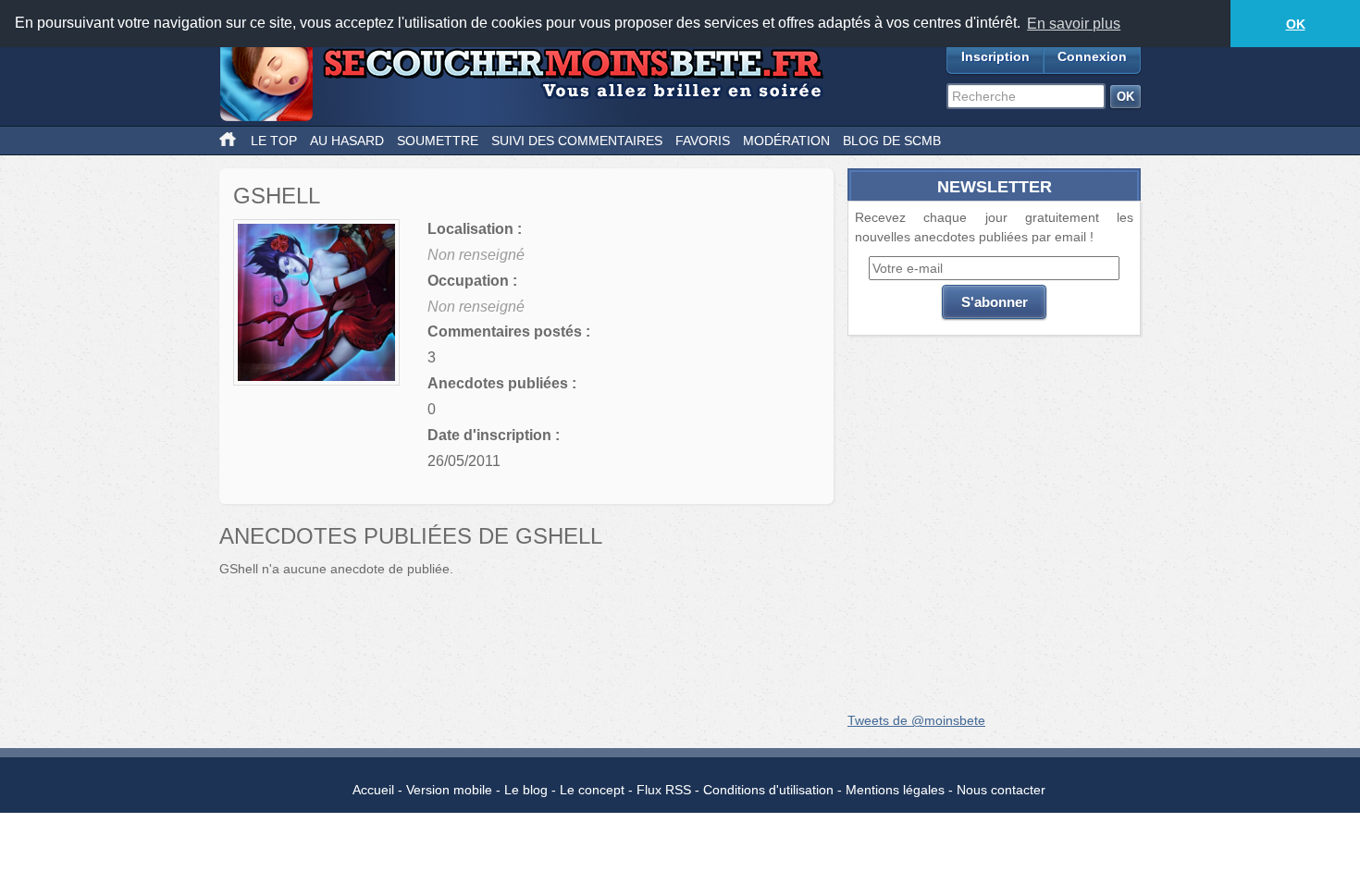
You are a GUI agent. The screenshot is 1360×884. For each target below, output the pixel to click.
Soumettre (437, 140)
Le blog (526, 789)
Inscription (995, 56)
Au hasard (347, 140)
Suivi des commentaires (576, 140)
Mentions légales (895, 789)
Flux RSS (664, 789)
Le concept (592, 789)
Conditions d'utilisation (768, 789)
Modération (786, 140)
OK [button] (1295, 24)
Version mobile (449, 789)
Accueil (373, 789)
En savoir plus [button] (1073, 23)
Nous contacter (1001, 789)
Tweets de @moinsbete (916, 720)
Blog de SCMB (892, 140)
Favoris (702, 140)
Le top (274, 140)
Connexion (1092, 56)
